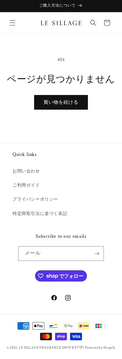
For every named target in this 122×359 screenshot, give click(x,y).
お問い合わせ (26, 171)
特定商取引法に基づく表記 (40, 214)
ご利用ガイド (26, 185)
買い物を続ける (61, 102)
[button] (12, 23)
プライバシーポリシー (35, 199)
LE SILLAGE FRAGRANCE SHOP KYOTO (51, 348)
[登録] (97, 253)
